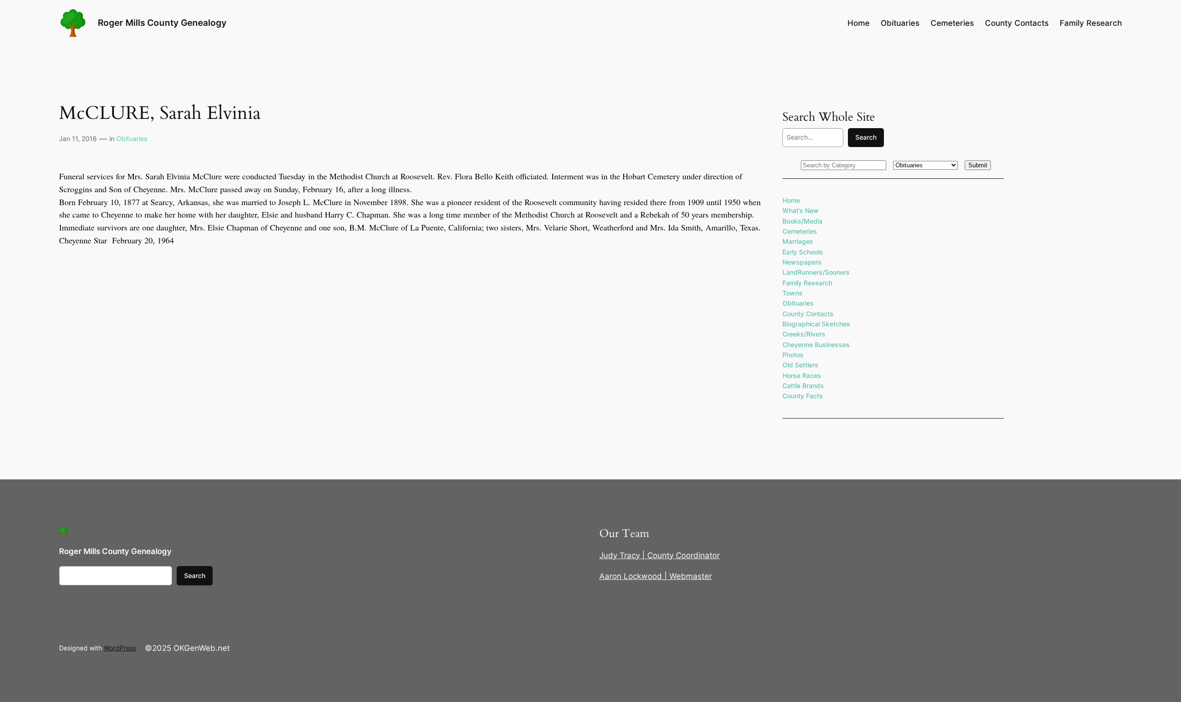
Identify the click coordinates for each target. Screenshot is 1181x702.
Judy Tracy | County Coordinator (659, 555)
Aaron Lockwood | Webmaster (655, 576)
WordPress (120, 648)
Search (866, 137)
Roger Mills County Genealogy (162, 22)
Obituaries (131, 138)
